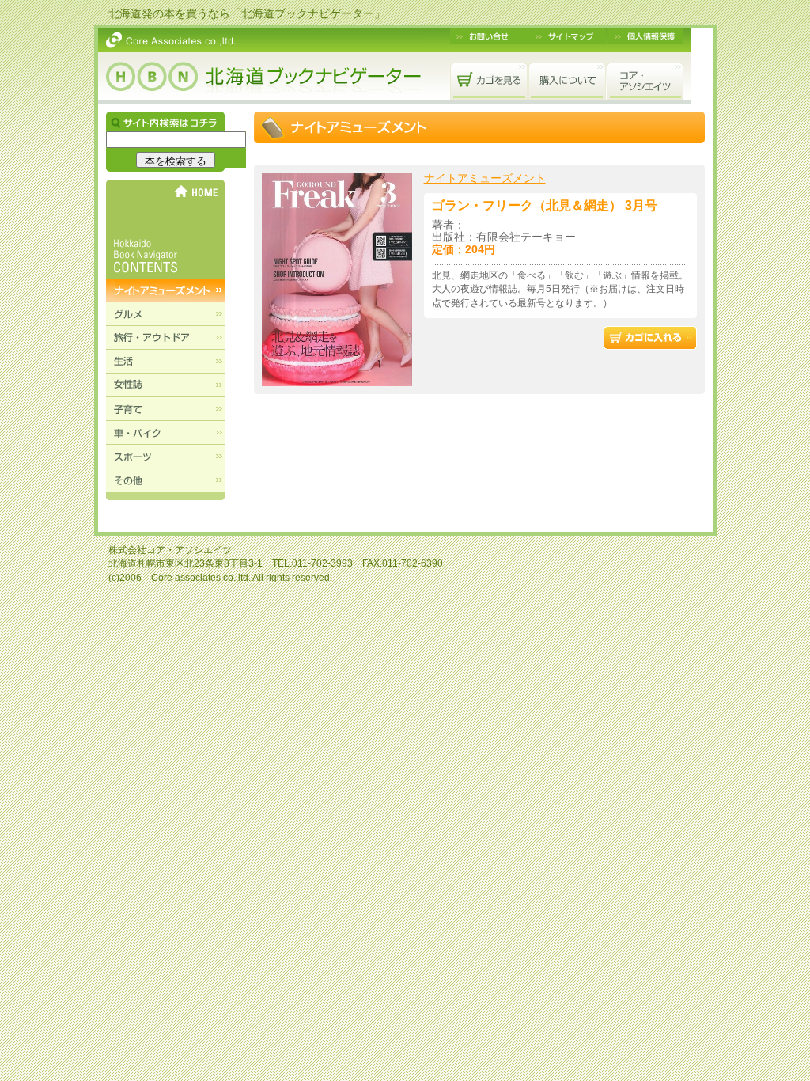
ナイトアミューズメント (485, 178)
